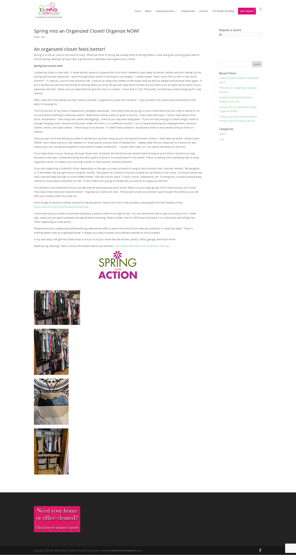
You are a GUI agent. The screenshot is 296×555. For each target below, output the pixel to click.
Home (138, 11)
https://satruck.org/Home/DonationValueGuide (61, 207)
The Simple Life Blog (223, 11)
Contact (203, 11)
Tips (43, 36)
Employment (188, 11)
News (37, 36)
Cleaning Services (165, 11)
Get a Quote (247, 11)
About (148, 11)
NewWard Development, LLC (126, 550)
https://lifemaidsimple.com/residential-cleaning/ (142, 246)
